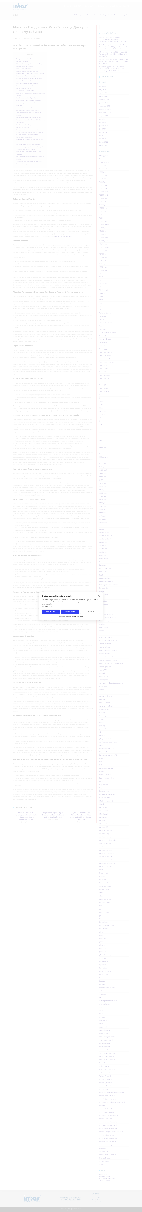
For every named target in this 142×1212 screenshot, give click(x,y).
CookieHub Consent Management (74, 616)
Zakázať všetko (70, 612)
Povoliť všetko (50, 612)
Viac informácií (47, 606)
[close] (98, 595)
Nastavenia (90, 612)
